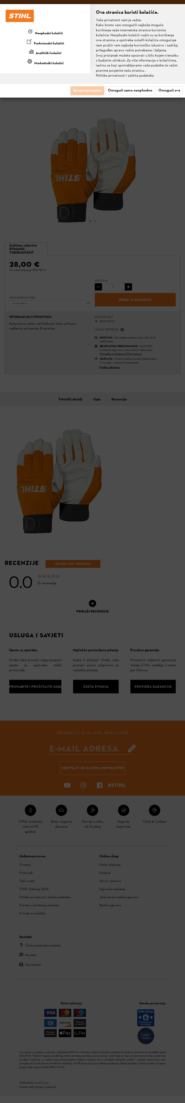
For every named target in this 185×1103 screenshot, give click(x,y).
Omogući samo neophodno (130, 90)
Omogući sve (169, 90)
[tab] (45, 32)
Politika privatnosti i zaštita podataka (125, 75)
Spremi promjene (87, 90)
